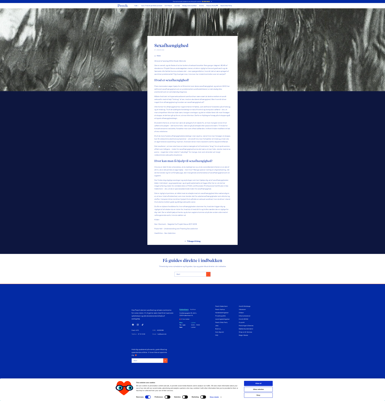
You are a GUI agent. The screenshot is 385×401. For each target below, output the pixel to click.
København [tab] (183, 309)
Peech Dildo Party (221, 322)
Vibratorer (242, 309)
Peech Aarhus (220, 309)
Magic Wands (243, 335)
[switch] (167, 397)
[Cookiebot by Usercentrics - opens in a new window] (124, 397)
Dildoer (241, 313)
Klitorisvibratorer (244, 316)
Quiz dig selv (219, 332)
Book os (218, 329)
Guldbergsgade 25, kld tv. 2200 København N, (188, 314)
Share (159, 56)
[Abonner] (208, 274)
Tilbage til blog (194, 241)
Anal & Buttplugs (244, 306)
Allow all (258, 383)
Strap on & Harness (245, 332)
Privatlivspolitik (220, 316)
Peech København (221, 306)
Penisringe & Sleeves (246, 326)
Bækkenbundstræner (246, 329)
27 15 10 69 (141, 334)
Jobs (216, 326)
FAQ (216, 335)
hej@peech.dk (161, 334)
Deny (258, 395)
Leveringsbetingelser (222, 319)
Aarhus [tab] (193, 309)
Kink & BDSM (243, 319)
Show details (214, 397)
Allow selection (258, 389)
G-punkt (242, 322)
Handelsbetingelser (222, 313)
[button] (136, 5)
